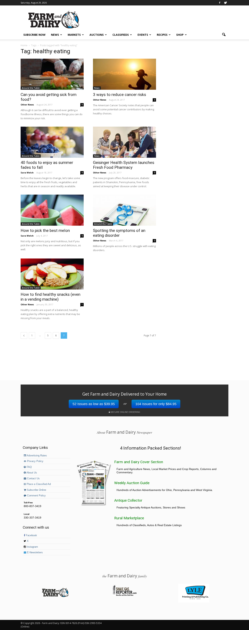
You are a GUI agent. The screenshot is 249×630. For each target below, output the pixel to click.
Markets (74, 35)
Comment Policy (36, 495)
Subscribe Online (36, 490)
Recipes (162, 35)
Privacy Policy (34, 461)
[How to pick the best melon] (52, 210)
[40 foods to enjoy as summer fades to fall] (52, 142)
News (55, 35)
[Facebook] (220, 2)
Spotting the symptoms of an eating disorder (119, 233)
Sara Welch (27, 172)
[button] (223, 34)
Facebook (31, 535)
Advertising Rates (36, 455)
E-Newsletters (34, 552)
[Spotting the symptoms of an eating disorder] (124, 210)
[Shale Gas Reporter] (124, 595)
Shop (180, 35)
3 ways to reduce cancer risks (119, 94)
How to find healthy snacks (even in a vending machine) (50, 297)
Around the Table (30, 88)
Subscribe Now (34, 35)
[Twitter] (225, 2)
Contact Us (33, 478)
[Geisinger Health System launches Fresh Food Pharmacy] (124, 142)
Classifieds (120, 35)
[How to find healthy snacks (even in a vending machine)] (52, 274)
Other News (27, 104)
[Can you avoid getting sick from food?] (52, 74)
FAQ (29, 467)
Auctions (96, 35)
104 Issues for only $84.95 (155, 404)
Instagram (32, 547)
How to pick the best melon (45, 230)
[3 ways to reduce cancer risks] (124, 74)
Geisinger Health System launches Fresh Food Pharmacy (123, 165)
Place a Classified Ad (38, 484)
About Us (31, 472)
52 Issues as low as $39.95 (94, 404)
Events (143, 35)
